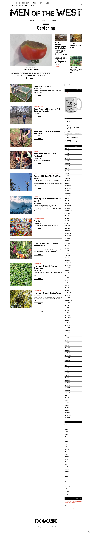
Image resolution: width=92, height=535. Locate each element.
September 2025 (68, 163)
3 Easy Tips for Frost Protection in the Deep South (47, 199)
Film (65, 439)
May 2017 (66, 400)
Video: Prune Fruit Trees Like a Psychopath (45, 155)
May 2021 (66, 280)
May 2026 (67, 153)
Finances (66, 441)
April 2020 (67, 313)
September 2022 (68, 240)
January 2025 (67, 183)
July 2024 (67, 198)
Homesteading (43, 84)
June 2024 (67, 200)
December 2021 (68, 263)
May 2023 (67, 220)
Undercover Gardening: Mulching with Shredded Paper (61, 46)
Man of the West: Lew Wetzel (73, 142)
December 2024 (68, 185)
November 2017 (68, 385)
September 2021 (68, 270)
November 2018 (68, 355)
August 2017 (67, 392)
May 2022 (67, 250)
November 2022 (68, 235)
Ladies (66, 461)
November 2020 (68, 295)
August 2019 (67, 333)
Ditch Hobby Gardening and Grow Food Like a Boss (76, 70)
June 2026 (67, 151)
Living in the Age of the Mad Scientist (73, 128)
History (46, 173)
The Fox (56, 527)
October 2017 (67, 388)
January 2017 (67, 410)
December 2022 (68, 233)
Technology (67, 491)
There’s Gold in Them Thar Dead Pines (47, 176)
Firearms (66, 444)
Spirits (66, 481)
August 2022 (67, 243)
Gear (65, 451)
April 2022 (67, 253)
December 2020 (68, 293)
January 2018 (67, 380)
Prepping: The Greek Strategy (75, 46)
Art (65, 426)
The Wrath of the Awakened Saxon (74, 133)
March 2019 (67, 345)
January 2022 (67, 260)
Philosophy (67, 471)
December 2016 (68, 412)
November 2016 (68, 415)
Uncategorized (57, 173)
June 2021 (67, 278)
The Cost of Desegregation (72, 137)
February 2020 (68, 318)
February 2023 (68, 228)
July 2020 (67, 305)
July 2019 (66, 335)
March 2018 (67, 375)
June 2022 (67, 248)
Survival (48, 84)
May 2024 (67, 203)
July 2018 (66, 365)
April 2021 (67, 283)
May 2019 (66, 340)
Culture (35, 218)
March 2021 (67, 285)
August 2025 (67, 166)
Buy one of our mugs (69, 508)
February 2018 (67, 378)
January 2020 (67, 320)
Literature (67, 466)
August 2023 (67, 213)
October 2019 (67, 328)
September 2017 (68, 390)
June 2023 (67, 218)
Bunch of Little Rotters (31, 69)
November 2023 (68, 205)
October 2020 (67, 298)
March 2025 (67, 178)
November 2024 (68, 188)
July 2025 (67, 168)
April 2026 (67, 156)
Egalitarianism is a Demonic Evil (73, 123)
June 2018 (67, 368)
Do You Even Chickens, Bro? (43, 86)
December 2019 (68, 323)
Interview (66, 459)
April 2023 (67, 223)
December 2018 (68, 353)
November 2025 (68, 158)
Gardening (34, 67)
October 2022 (67, 238)
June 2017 (67, 397)
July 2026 (67, 148)
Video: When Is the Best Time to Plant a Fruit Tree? (47, 132)
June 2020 (67, 308)
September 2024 (68, 193)
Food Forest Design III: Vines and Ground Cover (46, 267)
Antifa (66, 424)
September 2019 (68, 330)
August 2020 (67, 303)
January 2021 (67, 290)
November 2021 (68, 265)
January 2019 (67, 350)
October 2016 (67, 417)
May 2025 (67, 173)
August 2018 (67, 363)
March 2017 (67, 405)
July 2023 (67, 215)
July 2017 (66, 395)
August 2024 (67, 195)
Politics (66, 474)
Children (35, 173)
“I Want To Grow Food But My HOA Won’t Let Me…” (46, 244)
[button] (81, 85)
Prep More (37, 221)
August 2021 (67, 273)
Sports (66, 484)
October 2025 (67, 161)
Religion (66, 476)
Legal (66, 464)
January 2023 (67, 230)
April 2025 (67, 175)
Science (66, 479)
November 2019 (68, 325)
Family (35, 84)
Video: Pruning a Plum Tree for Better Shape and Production (47, 110)
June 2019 (67, 338)
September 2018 (68, 360)
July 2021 (66, 275)
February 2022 (68, 258)
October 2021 (67, 268)
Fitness (66, 446)
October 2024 (67, 190)
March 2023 (67, 225)
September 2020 (68, 300)
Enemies (66, 434)
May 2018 (66, 370)
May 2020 (67, 310)
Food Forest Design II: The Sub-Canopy (47, 293)
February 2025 (68, 180)
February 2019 (67, 348)
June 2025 (67, 171)
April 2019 (67, 343)
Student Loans (67, 486)
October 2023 (67, 208)
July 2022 (67, 245)
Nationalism (67, 469)
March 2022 (67, 255)
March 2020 (67, 315)
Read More (30, 78)
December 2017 (68, 383)
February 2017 (67, 407)
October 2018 (67, 358)
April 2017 (67, 402)
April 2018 (67, 373)
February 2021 (67, 288)
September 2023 (68, 210)
